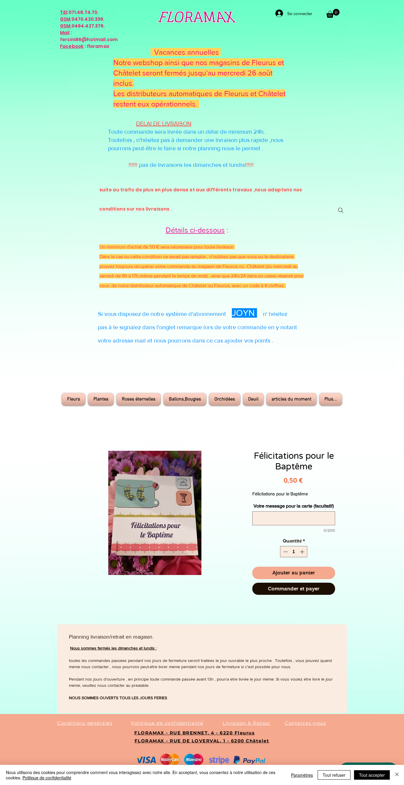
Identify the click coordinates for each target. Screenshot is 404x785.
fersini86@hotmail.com (89, 39)
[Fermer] (396, 775)
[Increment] (303, 551)
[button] (333, 13)
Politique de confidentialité (46, 778)
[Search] (340, 210)
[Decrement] (285, 551)
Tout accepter (372, 775)
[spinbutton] (294, 551)
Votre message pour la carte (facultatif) (293, 506)
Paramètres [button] (302, 775)
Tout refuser (334, 775)
